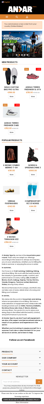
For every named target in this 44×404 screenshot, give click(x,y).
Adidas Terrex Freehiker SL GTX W (32, 89)
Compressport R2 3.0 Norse (33, 202)
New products (9, 62)
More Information (22, 402)
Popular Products (12, 140)
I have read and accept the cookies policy (21, 400)
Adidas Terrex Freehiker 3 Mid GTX (11, 125)
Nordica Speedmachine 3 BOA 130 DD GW (33, 167)
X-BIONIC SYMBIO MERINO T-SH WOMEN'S (11, 167)
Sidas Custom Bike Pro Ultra (11, 88)
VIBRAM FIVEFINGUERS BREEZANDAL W (11, 203)
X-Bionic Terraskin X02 (11, 238)
